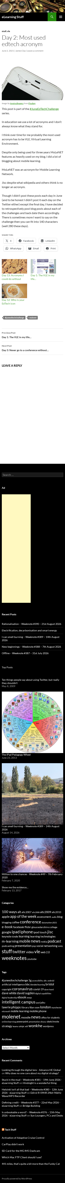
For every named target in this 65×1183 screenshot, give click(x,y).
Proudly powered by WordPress (17, 1178)
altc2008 (36, 912)
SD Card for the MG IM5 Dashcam (21, 1150)
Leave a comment (35, 50)
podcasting (8, 945)
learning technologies (43, 936)
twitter (18, 951)
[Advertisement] (16, 548)
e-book (7, 927)
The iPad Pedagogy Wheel (16, 754)
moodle (26, 1017)
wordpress (48, 1026)
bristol (50, 984)
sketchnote (53, 1021)
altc (45, 980)
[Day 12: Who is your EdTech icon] (14, 291)
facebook (18, 927)
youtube (31, 958)
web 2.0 (45, 952)
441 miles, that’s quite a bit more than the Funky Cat (31, 1163)
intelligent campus (18, 1001)
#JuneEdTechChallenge (44, 108)
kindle (15, 936)
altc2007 (26, 912)
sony (60, 946)
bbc (27, 984)
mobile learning (20, 1011)
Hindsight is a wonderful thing (40, 1082)
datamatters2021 (49, 922)
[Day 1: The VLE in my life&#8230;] (43, 266)
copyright (7, 989)
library (25, 1007)
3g (30, 980)
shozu (43, 1021)
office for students (50, 1017)
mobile (24, 941)
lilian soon (34, 1007)
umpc (21, 1026)
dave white (9, 993)
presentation (23, 946)
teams (15, 1026)
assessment (44, 916)
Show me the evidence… (15, 887)
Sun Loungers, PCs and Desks (47, 1115)
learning (24, 936)
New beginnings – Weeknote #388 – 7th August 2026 (31, 646)
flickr (28, 927)
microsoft (6, 1011)
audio (54, 917)
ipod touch (40, 932)
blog (59, 916)
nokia (44, 941)
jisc (50, 931)
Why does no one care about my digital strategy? (32, 1073)
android (50, 980)
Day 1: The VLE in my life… (16, 335)
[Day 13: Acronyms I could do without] (14, 266)
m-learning (10, 941)
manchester (56, 1007)
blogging (6, 922)
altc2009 (45, 912)
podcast (54, 941)
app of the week (23, 916)
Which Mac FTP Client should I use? (22, 1157)
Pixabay (32, 103)
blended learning (37, 984)
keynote (7, 936)
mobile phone (37, 1011)
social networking (46, 945)
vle (8, 31)
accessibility (37, 980)
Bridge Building (31, 1105)
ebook (22, 997)
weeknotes (14, 958)
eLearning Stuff (13, 17)
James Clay (20, 50)
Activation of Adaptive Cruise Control (23, 1137)
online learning (9, 1021)
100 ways (9, 912)
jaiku (42, 1002)
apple (6, 916)
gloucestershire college (44, 927)
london (45, 1007)
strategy (7, 1026)
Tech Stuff (10, 1129)
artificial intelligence (13, 984)
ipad (16, 931)
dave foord (49, 989)
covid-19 (38, 989)
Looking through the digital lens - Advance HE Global (31, 1069)
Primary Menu (60, 16)
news (35, 940)
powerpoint (22, 1021)
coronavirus (22, 988)
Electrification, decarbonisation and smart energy (29, 630)
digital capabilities (43, 993)
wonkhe (35, 1025)
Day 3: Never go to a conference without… (25, 348)
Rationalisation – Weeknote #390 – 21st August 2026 (31, 623)
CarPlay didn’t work (13, 1144)
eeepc (29, 997)
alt (19, 912)
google (6, 932)
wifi (26, 1026)
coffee (15, 922)
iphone (26, 931)
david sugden (26, 993)
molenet (32, 317)
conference (30, 921)
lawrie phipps (11, 1007)
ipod (38, 1002)
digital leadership (9, 997)
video (30, 952)
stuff (4, 31)
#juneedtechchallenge (14, 317)
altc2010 (56, 912)
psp (34, 945)
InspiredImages (16, 103)
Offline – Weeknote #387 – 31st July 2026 (25, 653)
